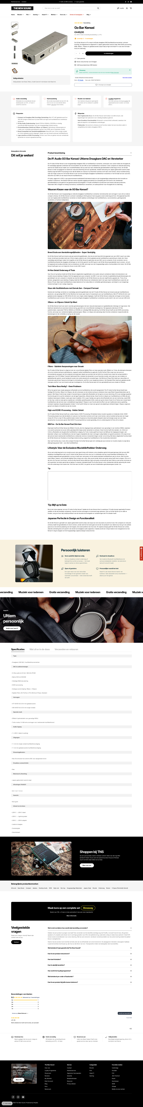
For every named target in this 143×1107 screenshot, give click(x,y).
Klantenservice (15, 2)
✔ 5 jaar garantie (79, 2)
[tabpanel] (71, 744)
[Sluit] (129, 70)
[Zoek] (98, 8)
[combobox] (71, 8)
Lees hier (53, 104)
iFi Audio (80, 80)
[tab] (17, 650)
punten (126, 101)
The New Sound (20, 1102)
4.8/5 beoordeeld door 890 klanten (87, 65)
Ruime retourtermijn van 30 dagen (87, 61)
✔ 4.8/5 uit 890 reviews (66, 2)
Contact (24, 2)
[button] (141, 553)
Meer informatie (115, 72)
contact (20, 1039)
